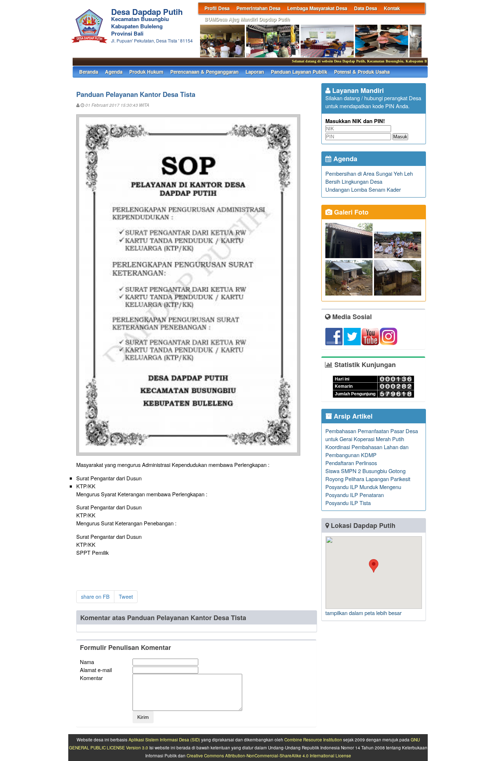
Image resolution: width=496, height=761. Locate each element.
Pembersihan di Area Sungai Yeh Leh (369, 173)
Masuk (400, 136)
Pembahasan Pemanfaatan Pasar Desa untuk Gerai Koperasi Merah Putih (371, 435)
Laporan (254, 71)
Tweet (126, 596)
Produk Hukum (146, 71)
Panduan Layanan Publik (299, 71)
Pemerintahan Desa (258, 8)
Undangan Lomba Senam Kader (363, 189)
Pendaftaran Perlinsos (351, 463)
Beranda (88, 71)
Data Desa (365, 8)
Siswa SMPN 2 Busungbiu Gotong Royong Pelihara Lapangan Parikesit (367, 475)
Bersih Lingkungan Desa (353, 181)
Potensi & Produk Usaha (362, 71)
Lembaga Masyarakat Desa (317, 8)
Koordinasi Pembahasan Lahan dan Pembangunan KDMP (366, 451)
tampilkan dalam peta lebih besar (363, 612)
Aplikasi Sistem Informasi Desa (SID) (164, 739)
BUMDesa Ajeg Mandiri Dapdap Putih (247, 19)
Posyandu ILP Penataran (354, 494)
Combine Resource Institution (313, 739)
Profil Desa (216, 8)
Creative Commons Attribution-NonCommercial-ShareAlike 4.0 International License (269, 755)
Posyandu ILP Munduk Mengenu (363, 487)
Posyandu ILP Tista (348, 502)
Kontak (392, 8)
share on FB (95, 596)
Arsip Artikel (352, 416)
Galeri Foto (350, 212)
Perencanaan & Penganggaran (204, 71)
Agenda (113, 71)
